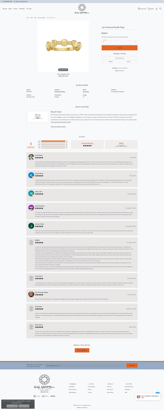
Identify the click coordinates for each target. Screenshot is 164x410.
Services (90, 389)
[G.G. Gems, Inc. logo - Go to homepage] (82, 9)
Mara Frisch (38, 276)
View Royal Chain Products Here (61, 122)
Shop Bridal (71, 386)
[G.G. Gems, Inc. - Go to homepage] (44, 381)
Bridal (10, 8)
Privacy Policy (110, 392)
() (67, 141)
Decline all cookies (12, 406)
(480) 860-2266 (63, 76)
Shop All (5, 8)
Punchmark (84, 407)
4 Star (39, 142)
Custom (15, 8)
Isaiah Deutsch (40, 206)
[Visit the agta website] (52, 396)
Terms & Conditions (80, 402)
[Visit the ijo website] (45, 396)
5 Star (39, 141)
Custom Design (91, 386)
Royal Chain (86, 91)
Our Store (29, 8)
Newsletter (22, 8)
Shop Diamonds (72, 392)
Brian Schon (39, 325)
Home (27, 17)
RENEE (37, 240)
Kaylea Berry (39, 173)
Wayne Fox (38, 191)
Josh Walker (39, 155)
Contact (90, 392)
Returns (128, 61)
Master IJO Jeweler (129, 386)
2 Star (39, 146)
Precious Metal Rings (41, 17)
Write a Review (82, 350)
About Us (109, 386)
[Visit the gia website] (36, 396)
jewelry (31, 17)
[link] (7, 1)
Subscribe (132, 365)
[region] (63, 46)
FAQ (126, 392)
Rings (35, 17)
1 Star (39, 147)
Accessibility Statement (90, 402)
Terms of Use (110, 389)
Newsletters (127, 389)
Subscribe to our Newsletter (34, 365)
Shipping (110, 61)
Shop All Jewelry (72, 389)
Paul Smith (38, 306)
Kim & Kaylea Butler (41, 292)
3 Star (39, 144)
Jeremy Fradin (39, 224)
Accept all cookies (24, 406)
